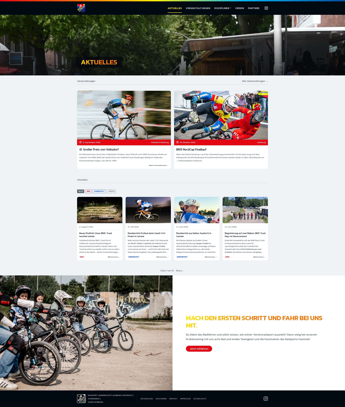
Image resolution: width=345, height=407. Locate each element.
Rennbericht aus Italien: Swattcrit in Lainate (193, 235)
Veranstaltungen (198, 8)
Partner (253, 8)
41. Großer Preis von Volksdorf (99, 149)
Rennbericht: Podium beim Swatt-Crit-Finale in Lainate (147, 235)
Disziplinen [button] (221, 8)
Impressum (185, 398)
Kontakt (173, 398)
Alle (81, 191)
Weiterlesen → (114, 257)
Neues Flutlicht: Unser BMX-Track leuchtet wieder (95, 235)
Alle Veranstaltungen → (255, 81)
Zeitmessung (146, 398)
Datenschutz (199, 398)
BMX (88, 191)
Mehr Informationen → (159, 165)
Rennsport (99, 191)
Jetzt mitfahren (199, 349)
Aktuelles (175, 8)
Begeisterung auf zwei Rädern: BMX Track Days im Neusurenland (245, 235)
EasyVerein (161, 398)
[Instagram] (266, 8)
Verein (239, 8)
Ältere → (180, 270)
